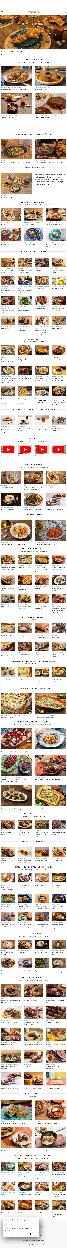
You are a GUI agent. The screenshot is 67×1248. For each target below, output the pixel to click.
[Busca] (65, 12)
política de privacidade (22, 1222)
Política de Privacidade (28, 1240)
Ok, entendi (34, 1234)
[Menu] (2, 12)
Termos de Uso (40, 1240)
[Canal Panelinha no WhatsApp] (41, 1227)
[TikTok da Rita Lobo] (40, 1235)
